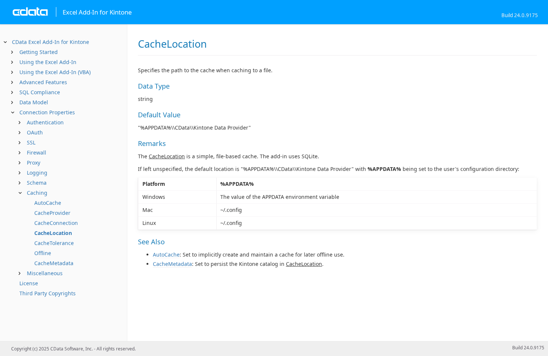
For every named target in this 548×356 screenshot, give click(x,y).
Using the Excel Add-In (47, 62)
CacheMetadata (53, 263)
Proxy (33, 162)
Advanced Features (43, 82)
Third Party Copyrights (47, 293)
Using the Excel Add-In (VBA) (55, 72)
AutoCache (47, 202)
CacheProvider (52, 212)
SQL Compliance (39, 92)
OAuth (35, 132)
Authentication (45, 122)
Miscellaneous (45, 273)
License (28, 283)
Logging (37, 172)
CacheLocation (53, 232)
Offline (42, 253)
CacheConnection (56, 222)
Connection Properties (47, 112)
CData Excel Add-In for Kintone (50, 41)
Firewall (36, 152)
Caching (37, 192)
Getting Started (38, 51)
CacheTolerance (54, 243)
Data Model (33, 102)
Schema (37, 182)
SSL (31, 142)
